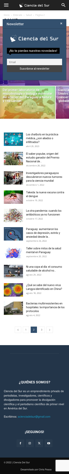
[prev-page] (18, 330)
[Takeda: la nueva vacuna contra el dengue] (13, 197)
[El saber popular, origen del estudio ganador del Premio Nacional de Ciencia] (13, 158)
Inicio (7, 15)
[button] (6, 5)
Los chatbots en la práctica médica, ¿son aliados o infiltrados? (42, 138)
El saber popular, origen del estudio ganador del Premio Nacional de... (42, 157)
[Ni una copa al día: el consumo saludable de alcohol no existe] (13, 271)
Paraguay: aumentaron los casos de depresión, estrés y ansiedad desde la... (43, 233)
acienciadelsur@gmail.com (34, 416)
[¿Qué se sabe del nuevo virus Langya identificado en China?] (13, 290)
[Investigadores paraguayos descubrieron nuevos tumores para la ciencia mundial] (13, 178)
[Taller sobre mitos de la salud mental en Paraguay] (13, 253)
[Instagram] (30, 443)
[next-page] (49, 330)
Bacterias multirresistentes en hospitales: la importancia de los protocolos (45, 307)
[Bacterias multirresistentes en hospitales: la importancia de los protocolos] (13, 308)
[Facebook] (20, 443)
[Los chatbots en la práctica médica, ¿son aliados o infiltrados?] (13, 139)
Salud (29, 15)
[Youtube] (48, 443)
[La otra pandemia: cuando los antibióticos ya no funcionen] (13, 215)
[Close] (61, 23)
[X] (39, 443)
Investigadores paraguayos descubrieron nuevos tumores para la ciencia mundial (44, 177)
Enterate (17, 15)
